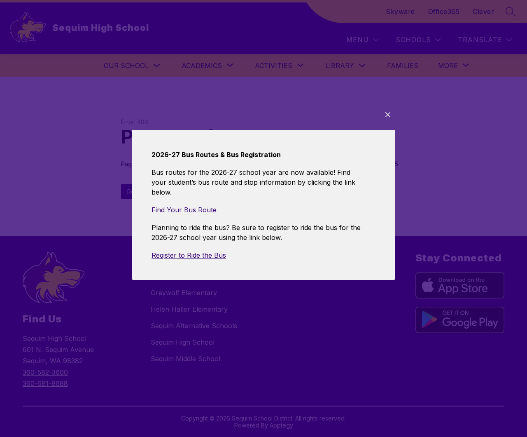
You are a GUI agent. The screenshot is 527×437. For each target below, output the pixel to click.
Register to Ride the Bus (189, 255)
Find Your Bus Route (184, 210)
